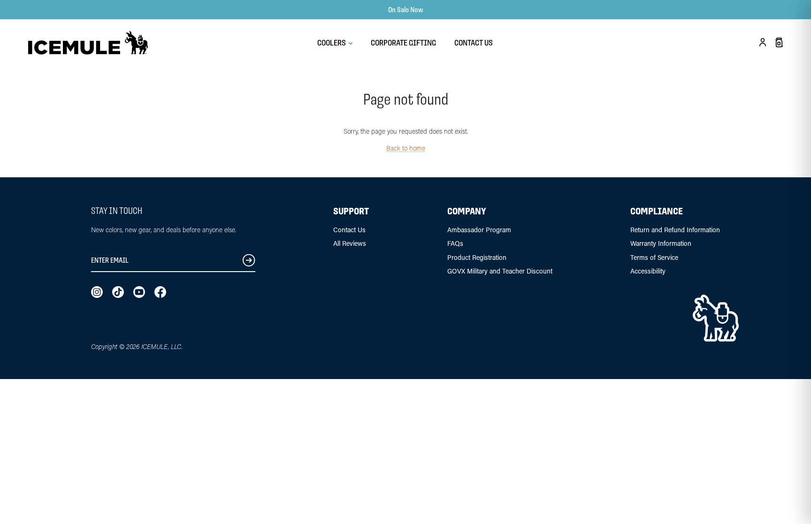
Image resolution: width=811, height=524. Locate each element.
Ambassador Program (479, 229)
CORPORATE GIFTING (403, 42)
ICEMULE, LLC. (162, 346)
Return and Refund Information (675, 229)
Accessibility (648, 270)
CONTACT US (473, 42)
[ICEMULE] (88, 42)
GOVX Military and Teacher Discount (499, 270)
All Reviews (349, 243)
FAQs (455, 243)
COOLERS (332, 42)
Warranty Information (660, 243)
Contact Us (349, 229)
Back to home (405, 148)
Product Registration (476, 257)
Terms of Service (654, 257)
